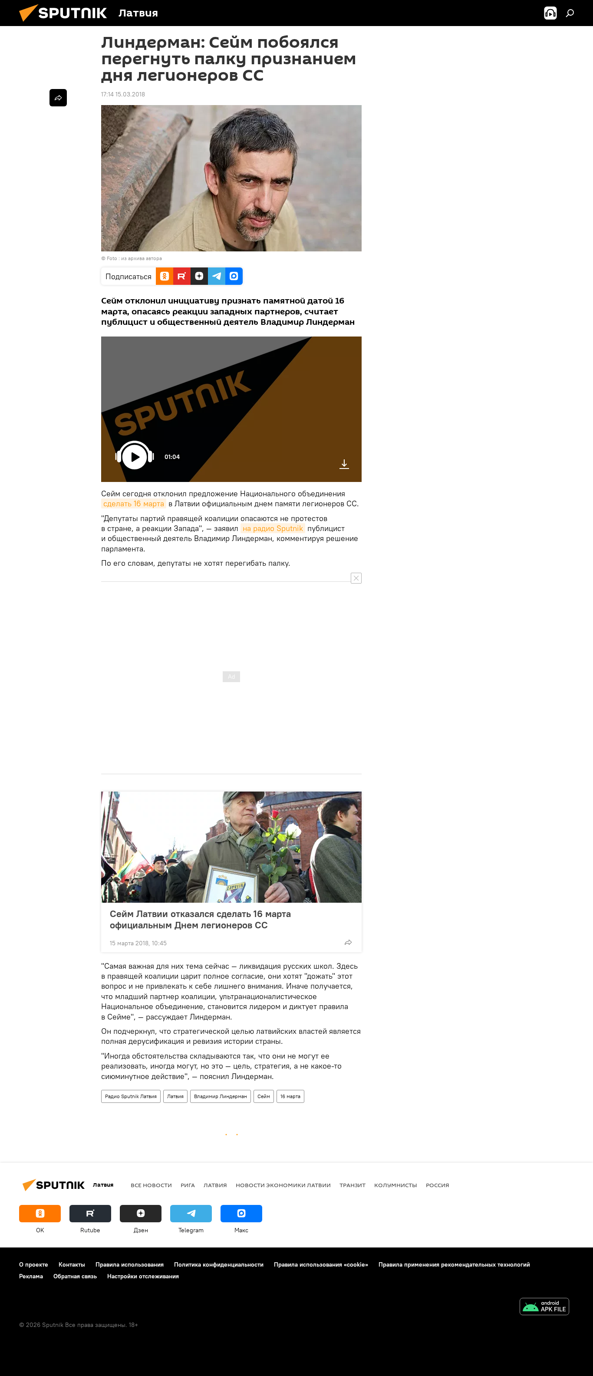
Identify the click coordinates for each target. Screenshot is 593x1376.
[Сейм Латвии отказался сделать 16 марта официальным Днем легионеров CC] (231, 847)
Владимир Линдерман (220, 1096)
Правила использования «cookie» (321, 1264)
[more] (348, 942)
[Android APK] (544, 1307)
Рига (188, 1185)
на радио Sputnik (273, 528)
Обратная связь (75, 1276)
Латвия (175, 1096)
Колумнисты (395, 1185)
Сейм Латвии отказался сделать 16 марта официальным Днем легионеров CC (200, 919)
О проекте (33, 1264)
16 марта (290, 1096)
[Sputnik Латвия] (66, 24)
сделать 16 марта (133, 503)
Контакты (72, 1264)
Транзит (352, 1185)
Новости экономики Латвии (283, 1185)
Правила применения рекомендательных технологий (454, 1264)
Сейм (263, 1096)
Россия (437, 1185)
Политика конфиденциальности (219, 1264)
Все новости (151, 1185)
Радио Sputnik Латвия (131, 1096)
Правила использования (130, 1264)
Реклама (31, 1276)
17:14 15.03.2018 (123, 94)
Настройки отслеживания (143, 1276)
